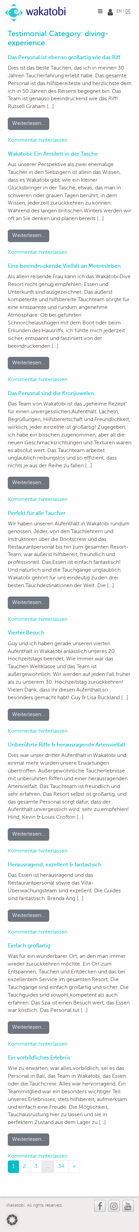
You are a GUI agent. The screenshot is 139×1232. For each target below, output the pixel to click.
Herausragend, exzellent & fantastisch (55, 865)
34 (61, 1166)
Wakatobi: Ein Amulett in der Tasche (53, 154)
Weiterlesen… (30, 123)
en (119, 11)
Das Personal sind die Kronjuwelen (51, 393)
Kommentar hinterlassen (37, 140)
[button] (12, 1220)
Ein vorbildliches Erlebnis (39, 1058)
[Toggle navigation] (100, 11)
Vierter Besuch (26, 633)
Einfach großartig (29, 946)
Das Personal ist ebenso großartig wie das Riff (64, 57)
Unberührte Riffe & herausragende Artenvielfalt (67, 745)
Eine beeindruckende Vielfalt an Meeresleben (64, 266)
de (128, 11)
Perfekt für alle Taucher (36, 513)
